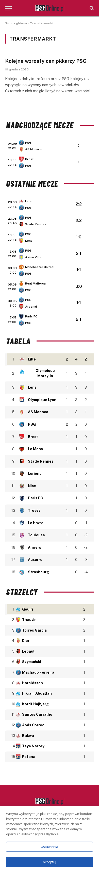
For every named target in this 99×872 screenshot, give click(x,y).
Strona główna (16, 23)
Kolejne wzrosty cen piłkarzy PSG (46, 61)
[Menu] (8, 8)
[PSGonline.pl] (49, 8)
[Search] (91, 8)
